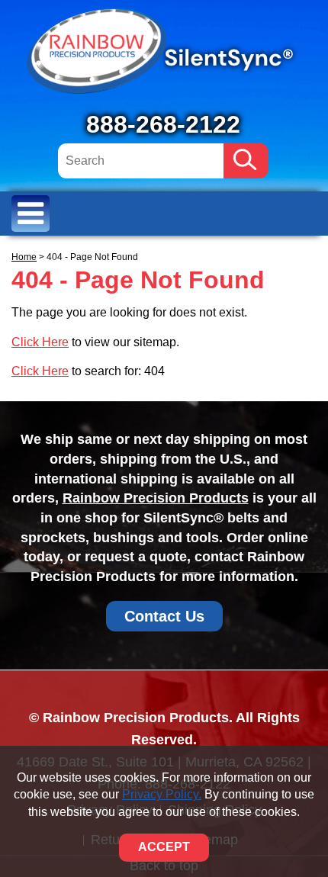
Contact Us (164, 616)
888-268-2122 (163, 124)
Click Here (40, 342)
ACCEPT (164, 846)
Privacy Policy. (161, 794)
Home (24, 257)
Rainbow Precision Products (156, 498)
